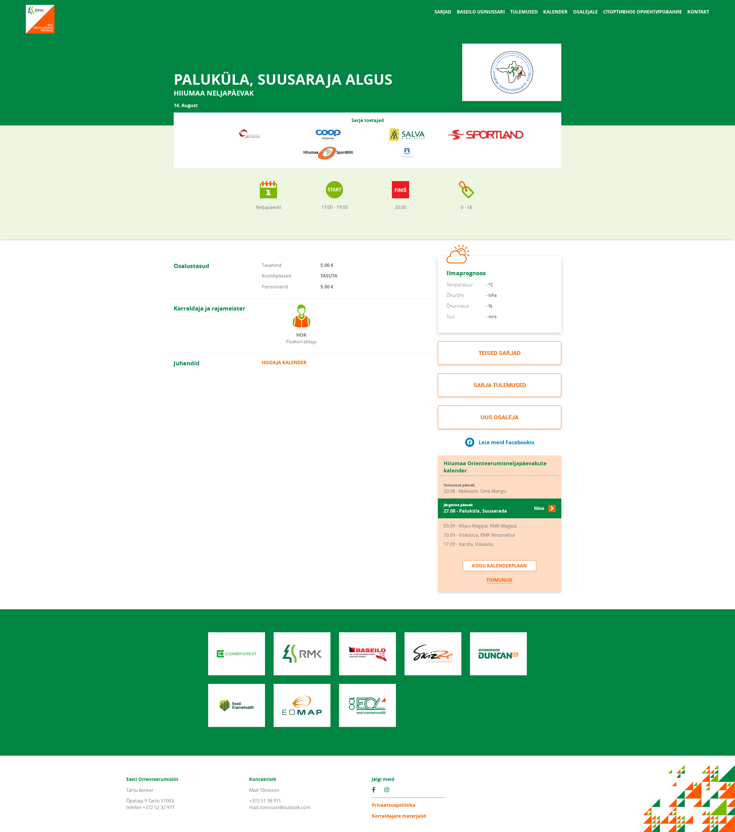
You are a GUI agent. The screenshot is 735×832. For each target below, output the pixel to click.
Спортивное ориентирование (642, 12)
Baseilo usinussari (481, 12)
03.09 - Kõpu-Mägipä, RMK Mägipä (480, 526)
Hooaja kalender (284, 362)
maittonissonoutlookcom (279, 807)
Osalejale (585, 12)
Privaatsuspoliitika (393, 805)
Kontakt (698, 12)
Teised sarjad (500, 353)
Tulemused (524, 12)
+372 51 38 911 (265, 801)
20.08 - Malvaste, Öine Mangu (475, 488)
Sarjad (442, 12)
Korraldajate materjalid (399, 816)
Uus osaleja (500, 417)
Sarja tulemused (499, 385)
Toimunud (499, 580)
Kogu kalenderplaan (499, 566)
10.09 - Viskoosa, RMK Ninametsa (479, 535)
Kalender (555, 12)
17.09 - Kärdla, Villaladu (469, 544)
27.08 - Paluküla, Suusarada (494, 508)
